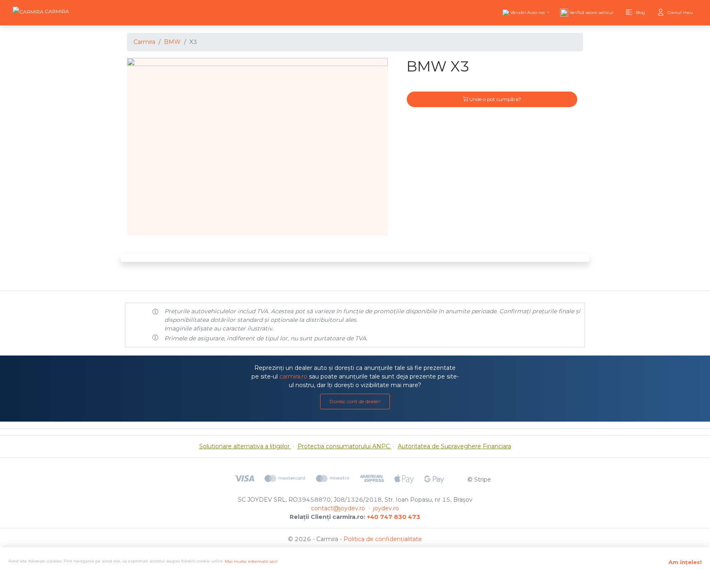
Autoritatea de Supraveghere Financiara (454, 446)
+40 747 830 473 (393, 517)
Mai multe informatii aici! (251, 561)
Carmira (144, 42)
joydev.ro (386, 508)
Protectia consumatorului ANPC (344, 446)
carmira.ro (293, 376)
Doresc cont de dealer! (355, 401)
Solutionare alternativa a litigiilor (245, 446)
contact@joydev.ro (338, 508)
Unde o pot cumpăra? (494, 99)
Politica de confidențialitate (382, 539)
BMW (172, 42)
